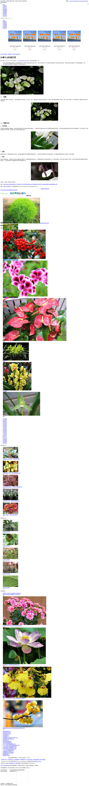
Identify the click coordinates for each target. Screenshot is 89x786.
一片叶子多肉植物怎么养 (8, 750)
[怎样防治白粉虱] (10, 586)
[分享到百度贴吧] (25, 193)
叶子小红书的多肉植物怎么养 (9, 749)
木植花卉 (5, 432)
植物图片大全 (23, 759)
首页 (4, 4)
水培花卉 (5, 25)
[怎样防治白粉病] (10, 572)
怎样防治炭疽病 (6, 545)
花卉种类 (5, 424)
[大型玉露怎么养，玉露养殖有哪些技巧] (10, 499)
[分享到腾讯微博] (22, 193)
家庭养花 (5, 21)
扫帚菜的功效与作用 (44, 223)
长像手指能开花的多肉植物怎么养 (50, 184)
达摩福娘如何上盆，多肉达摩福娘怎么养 (11, 473)
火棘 (4, 259)
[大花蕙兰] (17, 390)
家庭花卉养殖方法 (7, 731)
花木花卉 (5, 435)
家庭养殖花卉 (6, 754)
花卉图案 (5, 418)
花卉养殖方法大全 (7, 732)
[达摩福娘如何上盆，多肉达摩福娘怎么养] (10, 471)
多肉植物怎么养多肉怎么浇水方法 (10, 737)
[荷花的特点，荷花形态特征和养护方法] (24, 663)
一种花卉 (5, 434)
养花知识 (5, 5)
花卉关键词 (4, 765)
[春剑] (21, 415)
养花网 (17, 763)
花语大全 (5, 14)
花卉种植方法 (6, 736)
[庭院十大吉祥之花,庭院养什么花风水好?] (12, 593)
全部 (4, 20)
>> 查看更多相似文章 (44, 188)
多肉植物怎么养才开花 (37, 184)
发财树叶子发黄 (6, 755)
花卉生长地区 (30, 759)
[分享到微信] (13, 193)
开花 (22, 184)
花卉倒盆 (5, 430)
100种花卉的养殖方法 (7, 742)
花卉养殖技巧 (17, 759)
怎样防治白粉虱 (6, 587)
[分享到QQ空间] (18, 193)
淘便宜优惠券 (36, 759)
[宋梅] (16, 360)
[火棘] (24, 258)
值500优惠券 (42, 759)
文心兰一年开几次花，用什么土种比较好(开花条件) (14, 698)
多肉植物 (5, 9)
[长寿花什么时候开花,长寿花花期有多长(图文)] (24, 624)
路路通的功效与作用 (12, 190)
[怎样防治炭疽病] (10, 544)
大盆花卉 (5, 427)
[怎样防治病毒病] (10, 558)
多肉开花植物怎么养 (28, 184)
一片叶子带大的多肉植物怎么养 (9, 746)
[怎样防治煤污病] (10, 530)
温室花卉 (5, 421)
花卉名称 (5, 422)
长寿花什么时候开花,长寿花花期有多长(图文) (12, 625)
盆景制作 (5, 26)
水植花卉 (5, 426)
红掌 (4, 341)
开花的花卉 (18, 184)
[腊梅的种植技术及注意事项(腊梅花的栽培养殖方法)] (23, 726)
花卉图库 (5, 13)
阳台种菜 (5, 28)
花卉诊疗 (5, 7)
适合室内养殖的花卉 (7, 741)
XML (14, 763)
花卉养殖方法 (6, 735)
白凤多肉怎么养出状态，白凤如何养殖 (11, 459)
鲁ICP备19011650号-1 (36, 761)
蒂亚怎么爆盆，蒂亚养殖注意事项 (10, 514)
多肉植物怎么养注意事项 (8, 752)
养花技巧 (5, 22)
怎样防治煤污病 (6, 531)
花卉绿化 (5, 431)
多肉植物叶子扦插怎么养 (8, 738)
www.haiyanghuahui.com (21, 60)
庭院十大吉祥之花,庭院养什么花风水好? (11, 594)
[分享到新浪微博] (20, 193)
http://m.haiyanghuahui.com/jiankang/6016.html (79, 1)
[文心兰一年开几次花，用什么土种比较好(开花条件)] (27, 697)
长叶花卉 (5, 437)
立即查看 (15, 49)
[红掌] (34, 340)
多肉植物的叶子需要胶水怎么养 (9, 747)
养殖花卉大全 (6, 740)
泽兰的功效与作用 (4, 190)
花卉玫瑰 (5, 440)
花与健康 (5, 24)
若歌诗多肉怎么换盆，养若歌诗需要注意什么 (12, 486)
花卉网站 (5, 425)
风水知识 (5, 15)
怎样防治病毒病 (6, 559)
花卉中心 (5, 436)
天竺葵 (4, 297)
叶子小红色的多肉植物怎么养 (9, 744)
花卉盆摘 (5, 439)
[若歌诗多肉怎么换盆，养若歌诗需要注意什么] (10, 485)
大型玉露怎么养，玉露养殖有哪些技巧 (11, 500)
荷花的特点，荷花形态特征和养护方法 (11, 664)
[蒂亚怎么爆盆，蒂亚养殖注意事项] (10, 513)
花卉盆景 (5, 420)
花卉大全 (5, 8)
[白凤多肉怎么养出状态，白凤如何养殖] (10, 457)
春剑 (4, 416)
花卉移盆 (5, 429)
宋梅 (4, 361)
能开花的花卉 (6, 184)
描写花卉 (5, 443)
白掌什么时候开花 (16, 54)
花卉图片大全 (4, 759)
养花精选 (5, 12)
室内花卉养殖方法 (7, 733)
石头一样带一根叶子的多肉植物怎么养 (11, 745)
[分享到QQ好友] (16, 193)
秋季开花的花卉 (12, 184)
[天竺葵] (25, 296)
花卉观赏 (5, 441)
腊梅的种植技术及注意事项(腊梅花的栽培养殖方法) (14, 728)
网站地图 (11, 763)
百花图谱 (5, 10)
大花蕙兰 (5, 391)
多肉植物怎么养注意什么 (8, 751)
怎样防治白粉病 (6, 573)
